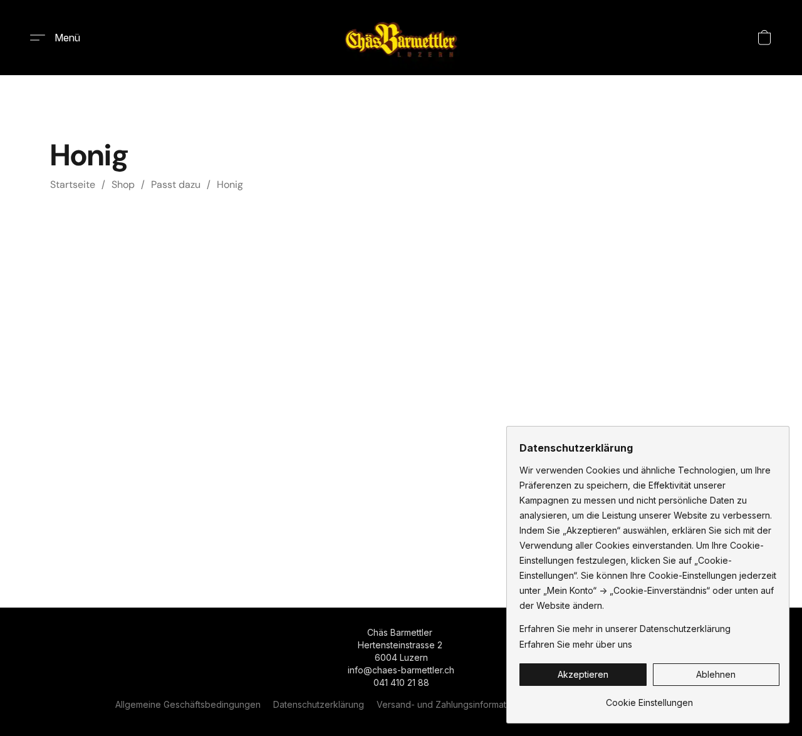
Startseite (72, 184)
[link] (649, 698)
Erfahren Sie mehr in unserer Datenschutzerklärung (625, 628)
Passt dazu (175, 184)
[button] (401, 37)
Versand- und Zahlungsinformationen (453, 704)
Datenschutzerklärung (318, 704)
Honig (230, 184)
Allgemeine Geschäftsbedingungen (188, 704)
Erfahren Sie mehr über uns (575, 644)
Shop (123, 184)
